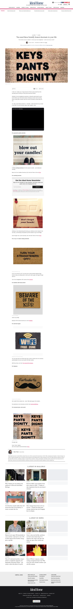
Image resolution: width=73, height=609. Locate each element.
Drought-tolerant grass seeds (39, 10)
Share (14, 88)
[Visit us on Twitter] (63, 2)
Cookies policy (43, 595)
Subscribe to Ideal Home (55, 576)
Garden (18, 7)
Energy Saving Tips (31, 582)
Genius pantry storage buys (52, 10)
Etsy (40, 172)
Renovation (33, 7)
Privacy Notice (15, 190)
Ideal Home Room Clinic (55, 580)
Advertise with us (44, 593)
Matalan (30, 320)
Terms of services (26, 189)
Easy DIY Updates (31, 578)
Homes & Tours (25, 7)
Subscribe (65, 4)
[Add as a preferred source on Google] (36, 601)
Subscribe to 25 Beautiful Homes (56, 582)
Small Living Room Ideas (32, 576)
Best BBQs (41, 578)
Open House (56, 7)
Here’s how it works (49, 45)
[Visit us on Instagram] (64, 2)
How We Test (52, 593)
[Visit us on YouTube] (69, 2)
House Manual (40, 7)
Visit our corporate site (49, 605)
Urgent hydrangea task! (11, 10)
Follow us (36, 88)
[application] (28, 119)
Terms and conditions (27, 595)
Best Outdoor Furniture (43, 580)
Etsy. (28, 446)
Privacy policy (36, 595)
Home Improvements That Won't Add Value (33, 580)
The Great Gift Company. (28, 363)
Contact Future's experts (28, 593)
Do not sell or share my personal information (36, 597)
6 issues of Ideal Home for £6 (66, 10)
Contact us (37, 593)
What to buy (49, 7)
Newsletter (42, 88)
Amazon (31, 279)
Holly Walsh (31, 42)
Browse (62, 7)
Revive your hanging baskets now (25, 10)
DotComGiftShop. (34, 404)
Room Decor (12, 7)
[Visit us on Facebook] (61, 2)
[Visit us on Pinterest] (66, 2)
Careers (48, 595)
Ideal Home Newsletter (55, 578)
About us (20, 593)
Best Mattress (42, 576)
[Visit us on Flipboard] (67, 2)
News (46, 42)
